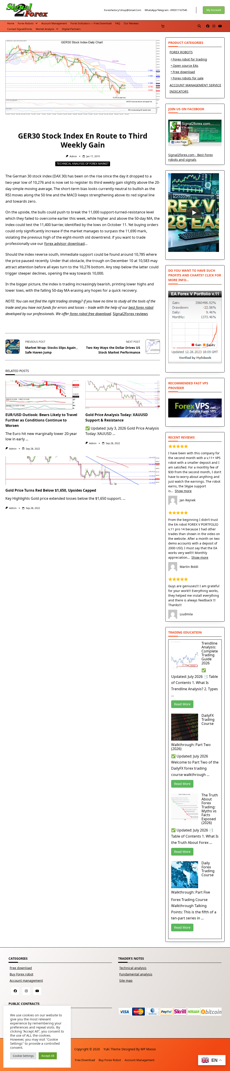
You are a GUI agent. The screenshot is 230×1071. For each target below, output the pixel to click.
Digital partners (71, 29)
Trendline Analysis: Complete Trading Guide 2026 (209, 653)
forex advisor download (64, 243)
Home (10, 23)
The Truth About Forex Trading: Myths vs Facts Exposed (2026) (209, 809)
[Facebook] (207, 26)
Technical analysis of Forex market (83, 164)
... (27, 439)
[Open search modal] (199, 26)
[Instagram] (213, 26)
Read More (182, 704)
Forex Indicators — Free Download (91, 23)
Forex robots (25, 23)
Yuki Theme (112, 1049)
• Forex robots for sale (187, 78)
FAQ (117, 23)
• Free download (183, 72)
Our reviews (131, 23)
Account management (54, 23)
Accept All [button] (47, 1056)
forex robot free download (90, 313)
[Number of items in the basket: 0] (163, 26)
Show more (183, 491)
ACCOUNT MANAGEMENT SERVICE (195, 85)
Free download (21, 968)
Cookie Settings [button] (23, 1056)
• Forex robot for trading (189, 59)
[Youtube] (220, 26)
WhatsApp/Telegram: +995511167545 (166, 10)
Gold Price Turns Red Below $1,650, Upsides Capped (50, 490)
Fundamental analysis (135, 974)
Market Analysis (45, 29)
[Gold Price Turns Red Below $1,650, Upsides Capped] (82, 470)
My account (213, 10)
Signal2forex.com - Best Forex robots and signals (190, 157)
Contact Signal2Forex (19, 29)
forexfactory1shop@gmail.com (122, 10)
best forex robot (140, 307)
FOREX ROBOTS (181, 52)
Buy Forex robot (21, 974)
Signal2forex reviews (130, 313)
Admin (73, 156)
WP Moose (148, 1049)
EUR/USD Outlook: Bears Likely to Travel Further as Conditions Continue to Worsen (41, 420)
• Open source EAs (184, 65)
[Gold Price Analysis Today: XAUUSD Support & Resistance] (122, 395)
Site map (126, 980)
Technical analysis (132, 968)
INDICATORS (179, 91)
